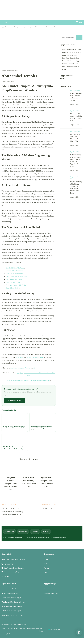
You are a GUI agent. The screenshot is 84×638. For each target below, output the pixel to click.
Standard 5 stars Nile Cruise (70, 64)
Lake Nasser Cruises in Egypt (70, 58)
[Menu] (77, 22)
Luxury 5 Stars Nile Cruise (14, 274)
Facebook (13, 368)
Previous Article (12, 504)
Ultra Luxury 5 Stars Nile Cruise (16, 276)
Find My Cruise (9, 531)
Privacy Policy (7, 634)
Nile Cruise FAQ (20, 628)
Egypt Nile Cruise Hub (35, 357)
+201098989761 (9, 564)
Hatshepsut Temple (49, 509)
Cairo (46, 559)
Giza (45, 572)
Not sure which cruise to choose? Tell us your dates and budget (28, 380)
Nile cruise (20, 357)
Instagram (21, 368)
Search (79, 37)
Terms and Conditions (32, 628)
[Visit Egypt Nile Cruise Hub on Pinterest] (8, 577)
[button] (79, 632)
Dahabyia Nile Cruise (13, 282)
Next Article (47, 504)
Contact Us (11, 628)
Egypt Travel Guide (75, 90)
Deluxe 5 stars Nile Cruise (69, 55)
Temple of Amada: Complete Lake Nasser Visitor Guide (10, 483)
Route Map (46, 531)
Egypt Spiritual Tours (51, 593)
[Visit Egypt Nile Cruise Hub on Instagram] (5, 577)
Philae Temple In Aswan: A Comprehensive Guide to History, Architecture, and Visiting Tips (12, 511)
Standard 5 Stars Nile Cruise (15, 268)
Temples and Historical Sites (10, 70)
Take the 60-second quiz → (14, 400)
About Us (4, 628)
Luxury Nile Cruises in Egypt (70, 61)
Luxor (46, 563)
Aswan (46, 568)
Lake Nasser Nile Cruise (14, 279)
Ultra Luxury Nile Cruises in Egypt (13, 602)
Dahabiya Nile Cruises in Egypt (71, 52)
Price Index (35, 531)
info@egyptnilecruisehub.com (14, 568)
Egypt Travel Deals (50, 589)
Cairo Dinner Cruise (12, 288)
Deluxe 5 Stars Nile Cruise (14, 271)
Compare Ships (22, 531)
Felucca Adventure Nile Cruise (16, 285)
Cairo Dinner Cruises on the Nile (71, 49)
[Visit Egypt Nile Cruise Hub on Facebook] (2, 577)
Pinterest (27, 368)
